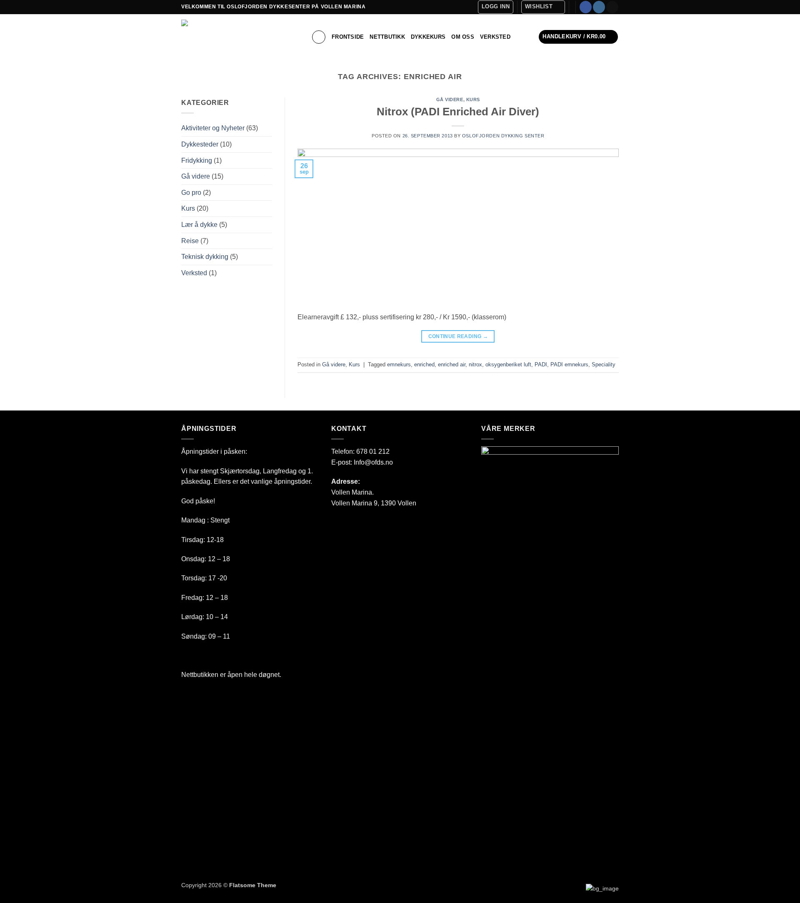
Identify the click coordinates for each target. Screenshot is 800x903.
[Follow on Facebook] (586, 7)
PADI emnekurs (569, 364)
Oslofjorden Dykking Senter (503, 135)
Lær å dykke (199, 224)
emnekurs (399, 364)
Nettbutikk (387, 37)
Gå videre (195, 176)
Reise (190, 240)
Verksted (495, 37)
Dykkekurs (428, 37)
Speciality (603, 364)
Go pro (191, 192)
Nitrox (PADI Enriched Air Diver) (458, 111)
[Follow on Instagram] (599, 7)
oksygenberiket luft (508, 364)
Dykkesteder (199, 144)
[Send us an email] (612, 7)
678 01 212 (373, 451)
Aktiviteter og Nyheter (213, 128)
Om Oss (462, 37)
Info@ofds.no (373, 462)
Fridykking (196, 160)
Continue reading (458, 336)
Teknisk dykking (204, 256)
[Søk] (318, 37)
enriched (424, 364)
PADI (541, 364)
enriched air (451, 364)
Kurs (188, 208)
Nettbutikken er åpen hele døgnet (230, 674)
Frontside (348, 37)
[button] (495, 7)
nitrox (475, 364)
